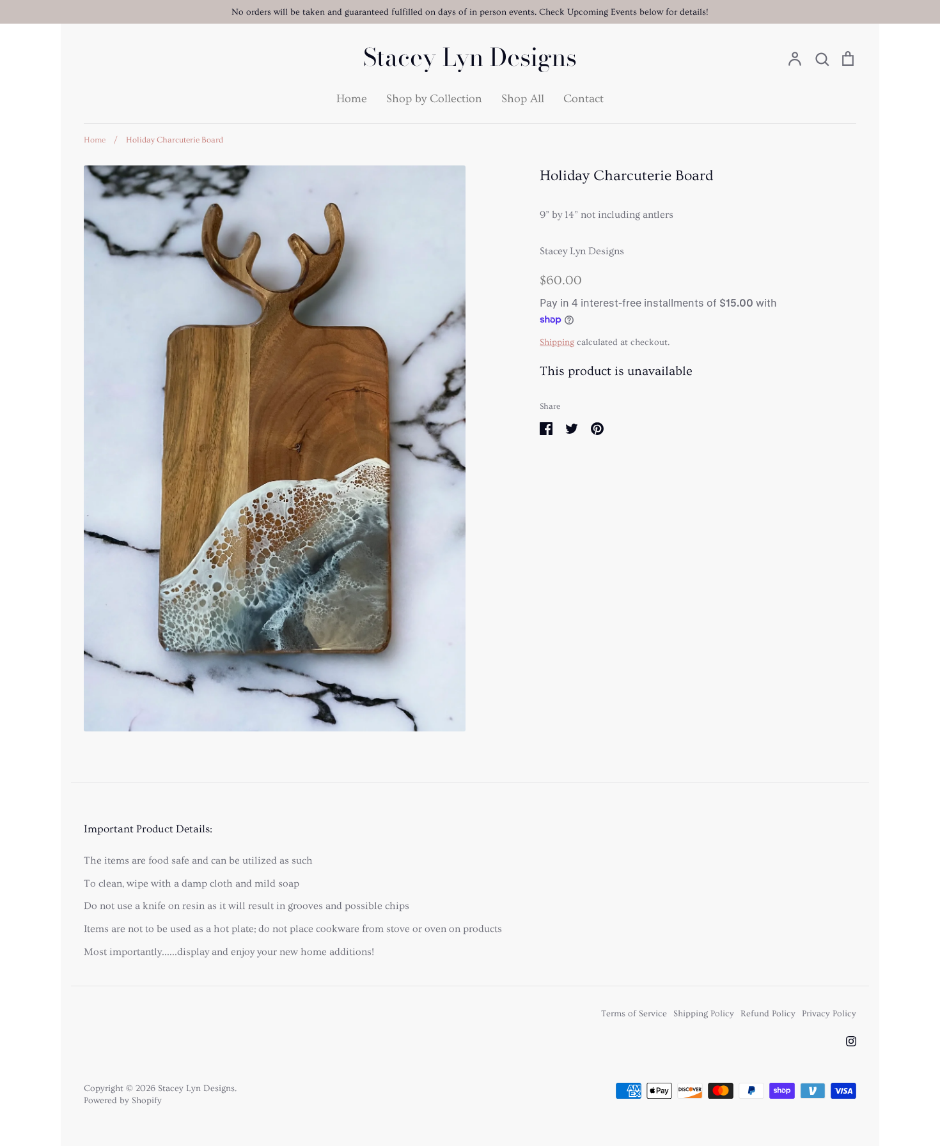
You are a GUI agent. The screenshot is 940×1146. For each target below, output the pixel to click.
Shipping (557, 342)
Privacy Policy (829, 1014)
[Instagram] (851, 1041)
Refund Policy (767, 1014)
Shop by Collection (434, 98)
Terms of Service (634, 1014)
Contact (583, 98)
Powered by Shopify (123, 1101)
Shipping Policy (703, 1014)
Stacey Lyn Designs (470, 57)
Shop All (522, 98)
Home (351, 98)
